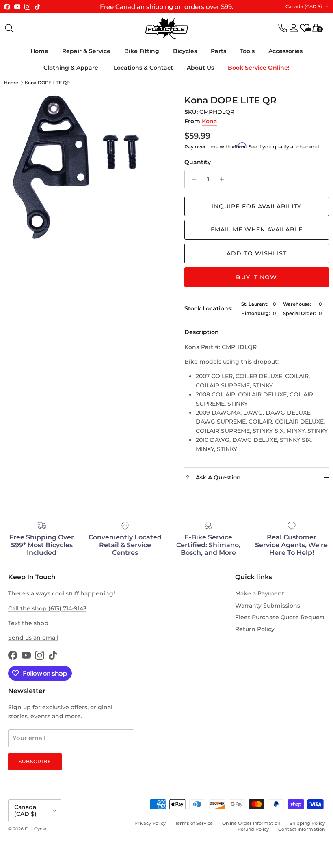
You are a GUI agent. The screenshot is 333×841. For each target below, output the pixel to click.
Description (201, 332)
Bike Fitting (141, 51)
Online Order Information (251, 823)
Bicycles (185, 51)
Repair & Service (86, 51)
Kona (209, 121)
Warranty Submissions (267, 605)
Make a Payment (259, 593)
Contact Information (301, 829)
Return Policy (255, 629)
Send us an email (33, 637)
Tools (247, 51)
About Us (200, 67)
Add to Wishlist (257, 253)
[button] (256, 230)
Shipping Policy (307, 823)
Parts (218, 51)
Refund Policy (253, 829)
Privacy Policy (150, 823)
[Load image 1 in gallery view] (76, 167)
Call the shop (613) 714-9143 (47, 608)
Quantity (197, 162)
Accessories (285, 51)
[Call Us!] (283, 28)
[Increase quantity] (224, 179)
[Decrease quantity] (192, 179)
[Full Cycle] (166, 28)
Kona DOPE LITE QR (47, 83)
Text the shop (28, 623)
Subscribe (35, 761)
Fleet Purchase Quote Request (280, 617)
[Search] (9, 28)
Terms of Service (194, 823)
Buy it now (256, 277)
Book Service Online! (259, 67)
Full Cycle (35, 829)
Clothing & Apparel (71, 67)
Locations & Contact (143, 67)
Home (39, 51)
